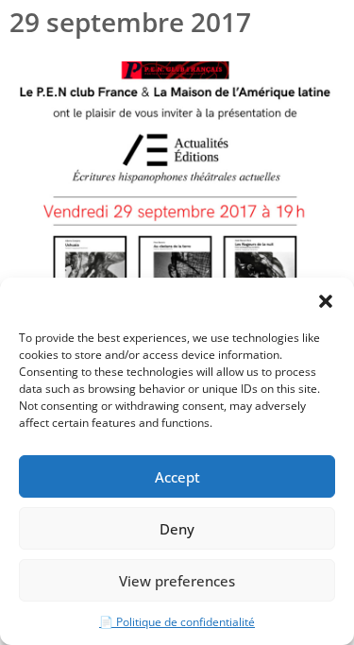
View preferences (177, 580)
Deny (177, 528)
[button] (325, 301)
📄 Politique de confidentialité (177, 622)
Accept (177, 476)
